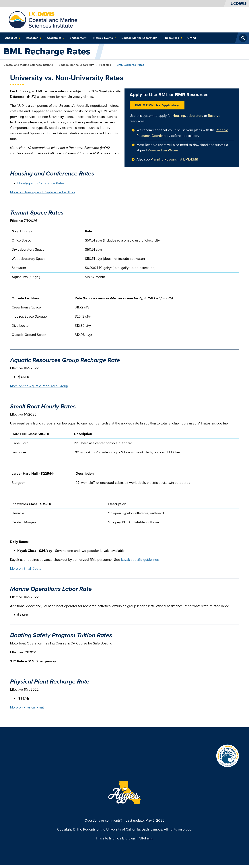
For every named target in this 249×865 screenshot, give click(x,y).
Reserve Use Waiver (163, 150)
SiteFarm (146, 838)
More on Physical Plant (27, 707)
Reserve (214, 115)
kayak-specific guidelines (140, 559)
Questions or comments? (103, 820)
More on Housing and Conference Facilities (42, 192)
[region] (124, 256)
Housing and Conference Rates (41, 183)
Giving (191, 38)
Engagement (78, 38)
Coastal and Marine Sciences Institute (28, 65)
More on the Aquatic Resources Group (39, 385)
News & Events (103, 38)
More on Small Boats (25, 568)
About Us (11, 38)
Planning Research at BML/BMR (174, 159)
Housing (178, 115)
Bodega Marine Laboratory (139, 38)
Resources (172, 38)
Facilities (105, 65)
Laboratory (195, 115)
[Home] (43, 19)
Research (32, 38)
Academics (54, 38)
